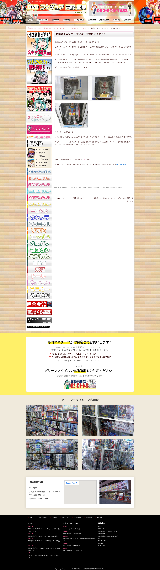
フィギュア (71, 188)
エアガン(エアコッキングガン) (39, 237)
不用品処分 (92, 19)
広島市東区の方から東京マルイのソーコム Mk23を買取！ (43, 536)
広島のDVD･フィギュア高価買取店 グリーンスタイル (46, 28)
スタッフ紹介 (78, 19)
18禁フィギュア (39, 198)
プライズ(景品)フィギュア (39, 204)
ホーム (30, 19)
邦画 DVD (42, 156)
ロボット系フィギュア (73, 28)
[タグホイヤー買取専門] (39, 323)
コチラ (84, 159)
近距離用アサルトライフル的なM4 (72, 533)
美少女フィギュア (39, 184)
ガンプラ (39, 217)
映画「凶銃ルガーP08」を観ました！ (73, 550)
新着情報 (64, 188)
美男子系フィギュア (39, 191)
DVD (39, 143)
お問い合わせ (77, 517)
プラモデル (39, 224)
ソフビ (39, 230)
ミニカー (39, 289)
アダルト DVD (43, 159)
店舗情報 (66, 19)
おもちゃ (39, 283)
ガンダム (86, 28)
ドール (39, 276)
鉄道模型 (39, 296)
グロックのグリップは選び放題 (71, 545)
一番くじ (91, 188)
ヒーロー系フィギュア (39, 178)
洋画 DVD (42, 153)
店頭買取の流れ (41, 19)
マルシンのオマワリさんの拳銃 (71, 529)
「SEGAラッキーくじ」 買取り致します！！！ (71, 198)
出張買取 (116, 19)
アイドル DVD (43, 150)
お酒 (39, 269)
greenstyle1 (119, 188)
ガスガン (39, 243)
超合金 (39, 263)
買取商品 (55, 19)
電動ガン (39, 250)
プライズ (85, 188)
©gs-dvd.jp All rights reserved (64, 569)
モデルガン (39, 256)
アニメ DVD (42, 166)
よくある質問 (104, 19)
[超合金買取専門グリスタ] (39, 306)
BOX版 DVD (43, 162)
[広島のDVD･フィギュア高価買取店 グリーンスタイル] (57, 14)
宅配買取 (127, 19)
